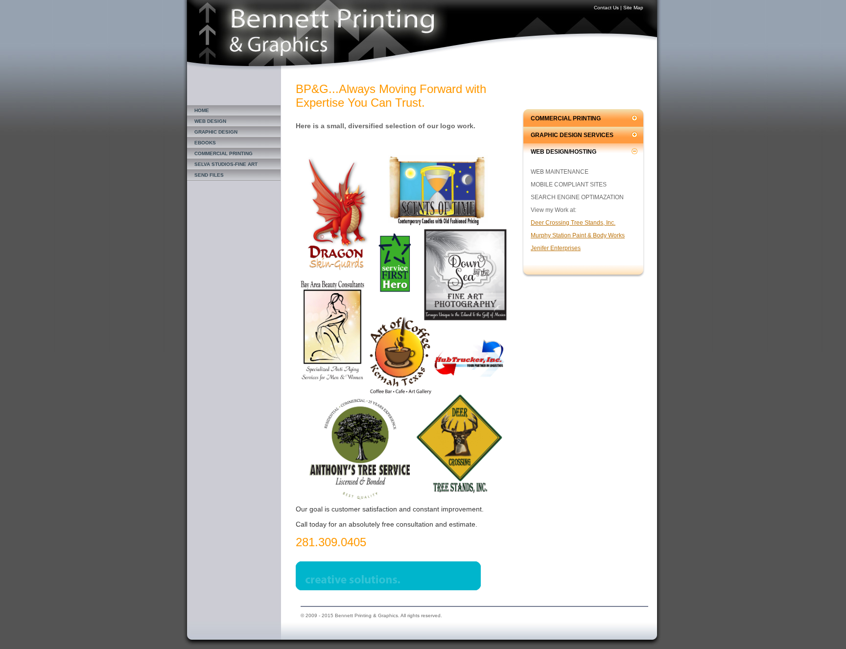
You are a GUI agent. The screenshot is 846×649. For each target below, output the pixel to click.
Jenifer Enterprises (556, 248)
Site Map (633, 7)
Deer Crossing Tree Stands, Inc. (573, 222)
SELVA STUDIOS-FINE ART (226, 164)
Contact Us (606, 7)
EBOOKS (205, 142)
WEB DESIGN (210, 121)
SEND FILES (209, 175)
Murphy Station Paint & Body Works (578, 235)
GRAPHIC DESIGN (215, 132)
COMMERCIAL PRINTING (223, 153)
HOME (201, 110)
